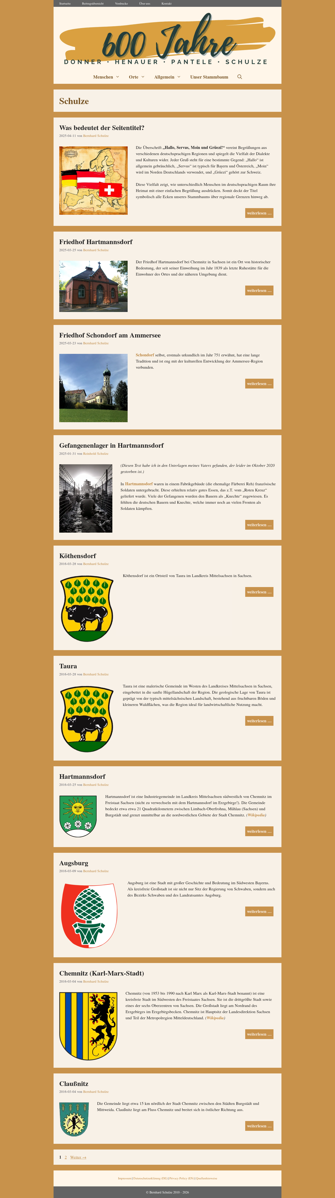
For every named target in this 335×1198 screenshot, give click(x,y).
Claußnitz (73, 1083)
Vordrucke (121, 3)
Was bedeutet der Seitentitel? (101, 127)
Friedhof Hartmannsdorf (95, 241)
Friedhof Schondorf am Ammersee (110, 335)
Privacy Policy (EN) (181, 1178)
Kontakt (167, 3)
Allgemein (164, 77)
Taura (68, 666)
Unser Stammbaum (209, 77)
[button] (240, 77)
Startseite (65, 3)
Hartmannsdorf (139, 484)
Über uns (144, 3)
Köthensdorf (77, 555)
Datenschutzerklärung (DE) (150, 1178)
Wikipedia (256, 815)
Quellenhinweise (206, 1178)
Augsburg (73, 863)
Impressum (124, 1178)
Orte (133, 77)
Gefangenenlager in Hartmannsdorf (111, 445)
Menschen (103, 77)
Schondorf (145, 355)
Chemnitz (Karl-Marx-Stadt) (101, 973)
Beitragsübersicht (93, 3)
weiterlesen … (259, 213)
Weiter (78, 1157)
